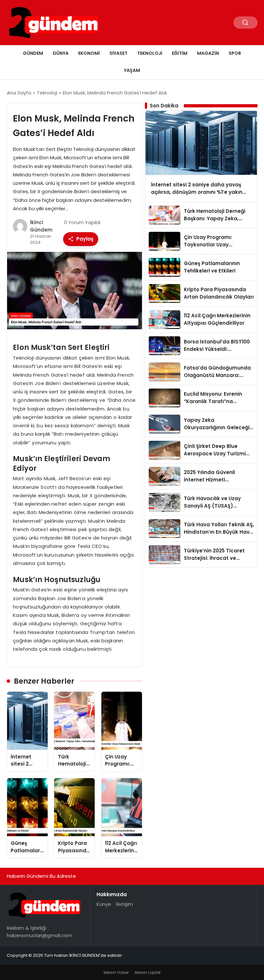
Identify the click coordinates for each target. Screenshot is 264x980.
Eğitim (179, 53)
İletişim (124, 904)
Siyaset (118, 53)
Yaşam (132, 70)
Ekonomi (89, 53)
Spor (235, 53)
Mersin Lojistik (148, 972)
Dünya (61, 53)
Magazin (208, 53)
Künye (104, 904)
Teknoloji (149, 53)
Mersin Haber (116, 972)
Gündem (33, 53)
